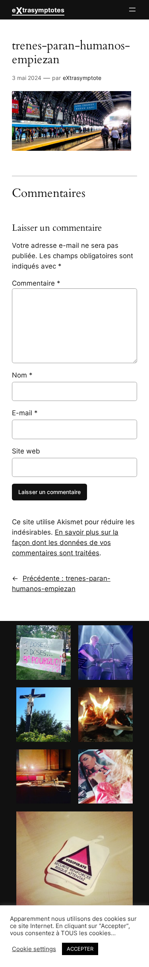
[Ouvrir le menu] (132, 9)
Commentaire (36, 283)
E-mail (25, 413)
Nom (22, 375)
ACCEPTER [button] (80, 949)
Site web (26, 451)
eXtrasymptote (82, 77)
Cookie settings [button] (34, 949)
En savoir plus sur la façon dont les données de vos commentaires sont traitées (65, 542)
